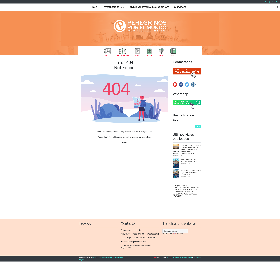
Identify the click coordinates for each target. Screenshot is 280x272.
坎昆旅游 (197, 257)
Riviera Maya (187, 257)
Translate (179, 234)
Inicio (125, 143)
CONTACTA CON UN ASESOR (186, 190)
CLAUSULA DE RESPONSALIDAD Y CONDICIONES (149, 7)
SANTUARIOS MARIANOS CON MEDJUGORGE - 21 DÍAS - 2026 (191, 172)
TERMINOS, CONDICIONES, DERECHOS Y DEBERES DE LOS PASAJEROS (185, 194)
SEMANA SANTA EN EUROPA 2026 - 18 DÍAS (190, 161)
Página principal (181, 186)
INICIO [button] (94, 7)
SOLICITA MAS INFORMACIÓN (187, 188)
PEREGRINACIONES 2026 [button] (114, 7)
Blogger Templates (174, 257)
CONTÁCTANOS (180, 7)
